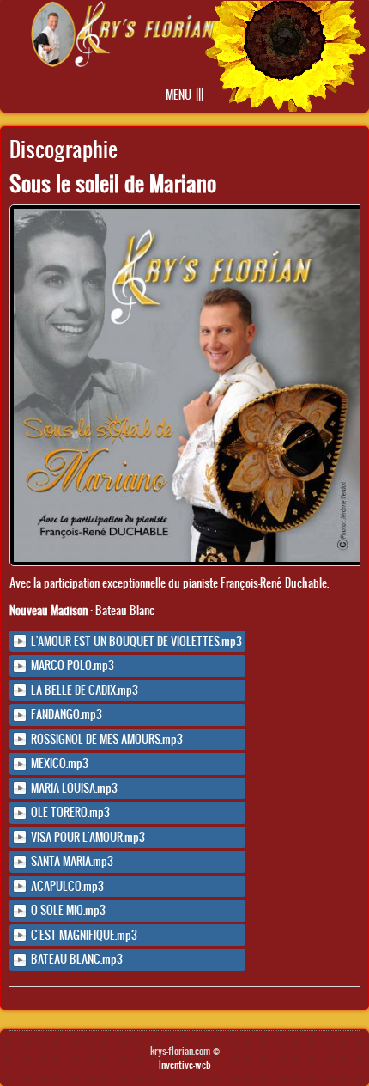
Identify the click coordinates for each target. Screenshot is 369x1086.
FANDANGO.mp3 (66, 714)
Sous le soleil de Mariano (112, 183)
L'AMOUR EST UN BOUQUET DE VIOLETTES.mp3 (136, 641)
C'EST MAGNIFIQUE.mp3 (84, 935)
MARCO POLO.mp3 (72, 665)
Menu (178, 95)
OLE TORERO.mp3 (70, 812)
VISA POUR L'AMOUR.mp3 (88, 837)
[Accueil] (123, 62)
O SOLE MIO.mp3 (68, 910)
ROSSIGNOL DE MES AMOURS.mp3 (107, 739)
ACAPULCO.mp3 (67, 886)
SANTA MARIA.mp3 (72, 861)
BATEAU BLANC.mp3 (77, 959)
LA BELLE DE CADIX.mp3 (84, 690)
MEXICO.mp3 (59, 763)
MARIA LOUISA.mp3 (74, 788)
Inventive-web (185, 1064)
